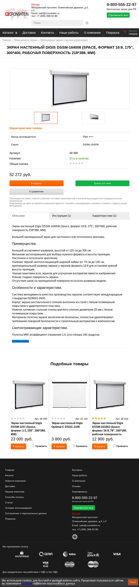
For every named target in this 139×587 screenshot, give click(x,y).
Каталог (8, 32)
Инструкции (61, 215)
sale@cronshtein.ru (49, 13)
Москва (35, 4)
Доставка (29, 32)
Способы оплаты (14, 497)
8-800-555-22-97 (121, 5)
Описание (18, 215)
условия (27, 583)
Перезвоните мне (118, 15)
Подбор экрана (20, 341)
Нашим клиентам (14, 491)
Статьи (9, 502)
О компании (92, 32)
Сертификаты (79, 491)
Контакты (47, 32)
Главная (7, 40)
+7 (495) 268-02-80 (46, 16)
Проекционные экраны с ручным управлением (64, 40)
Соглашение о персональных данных (26, 513)
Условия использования (18, 508)
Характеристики (104, 215)
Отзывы (76, 486)
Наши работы (68, 32)
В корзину (36, 183)
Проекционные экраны (25, 40)
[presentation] (15, 405)
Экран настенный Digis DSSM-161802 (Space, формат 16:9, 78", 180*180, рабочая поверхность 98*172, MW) (109, 430)
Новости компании (15, 480)
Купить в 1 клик (102, 183)
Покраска (112, 32)
